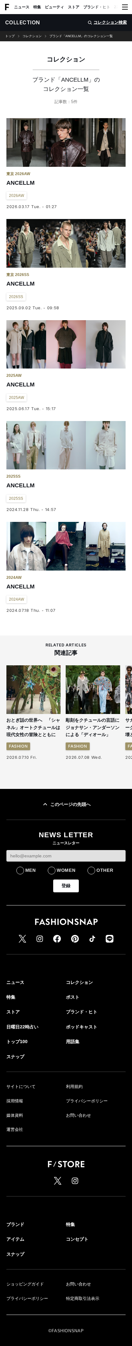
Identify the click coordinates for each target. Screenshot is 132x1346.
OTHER (104, 870)
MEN (30, 870)
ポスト (72, 997)
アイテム (15, 1239)
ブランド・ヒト (96, 7)
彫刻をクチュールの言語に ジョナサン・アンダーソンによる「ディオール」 (95, 727)
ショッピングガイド (25, 1284)
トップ (10, 36)
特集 (37, 7)
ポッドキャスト (81, 1026)
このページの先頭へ (70, 804)
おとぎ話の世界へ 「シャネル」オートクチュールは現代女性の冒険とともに (33, 727)
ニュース (21, 7)
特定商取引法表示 (82, 1298)
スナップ (15, 1056)
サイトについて (21, 1086)
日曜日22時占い (22, 1026)
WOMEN (66, 870)
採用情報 (14, 1101)
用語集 (72, 1041)
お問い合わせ (78, 1115)
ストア (73, 7)
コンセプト (77, 1239)
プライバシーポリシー (87, 1101)
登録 (66, 885)
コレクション (32, 36)
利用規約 (74, 1086)
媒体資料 (14, 1115)
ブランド (15, 1224)
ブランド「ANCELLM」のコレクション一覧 (81, 36)
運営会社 (14, 1129)
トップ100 (17, 1041)
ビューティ (54, 7)
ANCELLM (20, 183)
